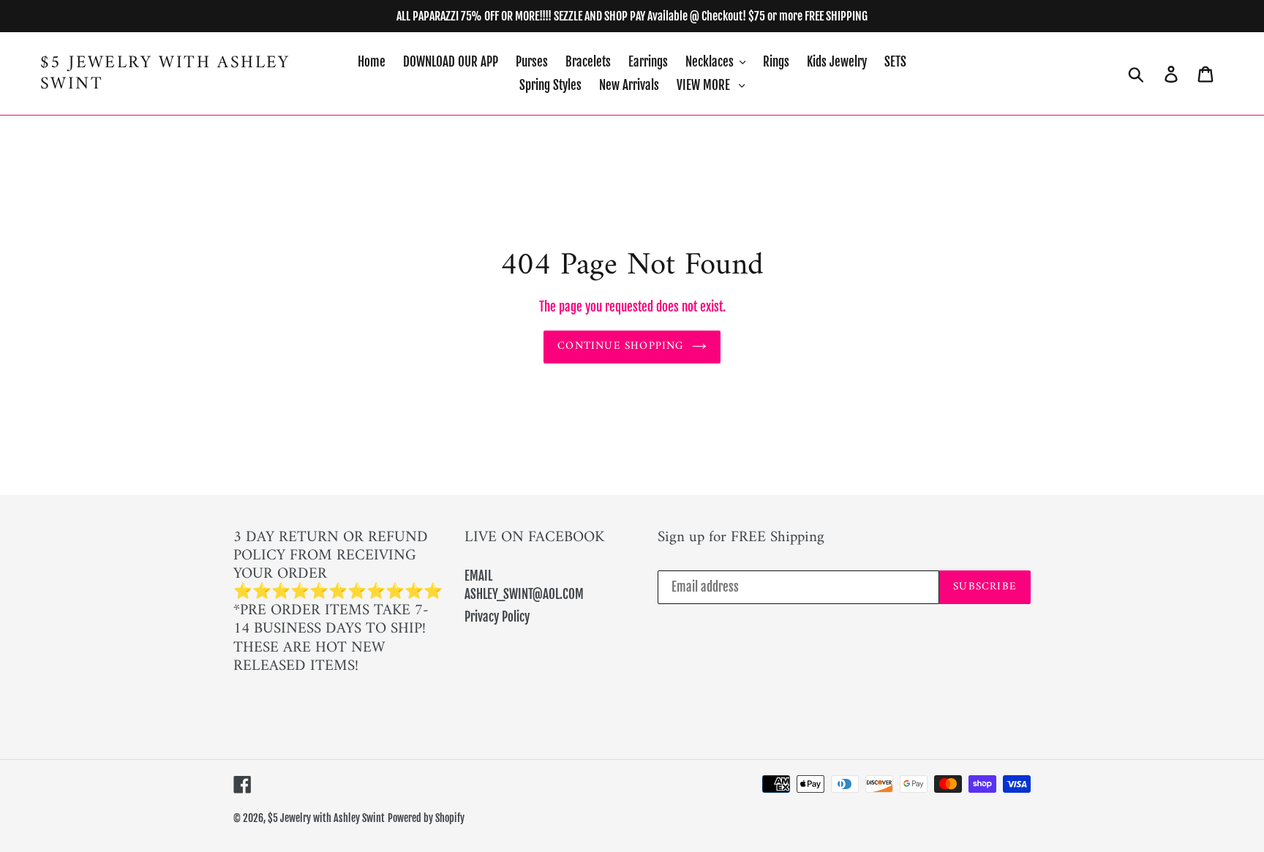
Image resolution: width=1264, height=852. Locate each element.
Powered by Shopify (426, 818)
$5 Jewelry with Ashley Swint (165, 74)
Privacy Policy (497, 617)
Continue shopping (620, 346)
